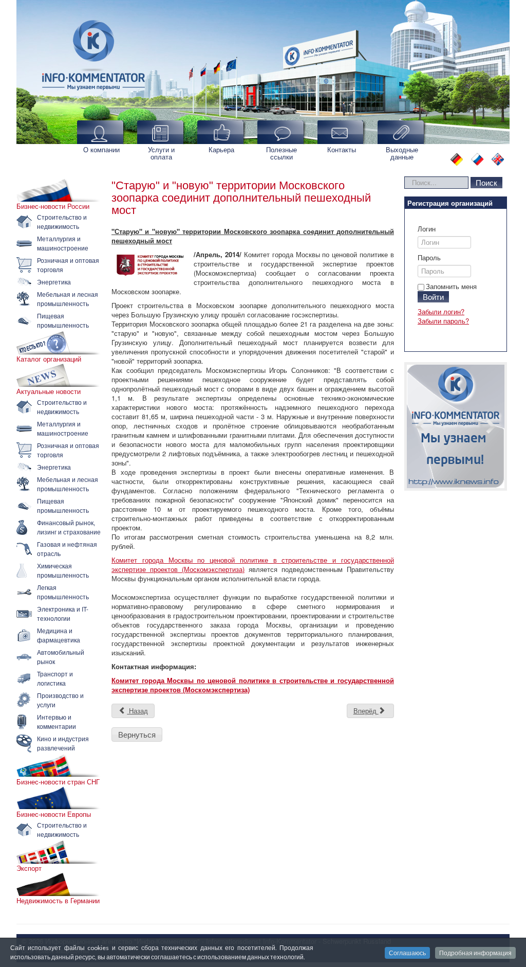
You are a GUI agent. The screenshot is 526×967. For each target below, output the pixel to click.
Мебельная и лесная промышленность (67, 299)
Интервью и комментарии (56, 721)
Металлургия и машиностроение (62, 243)
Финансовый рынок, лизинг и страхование (69, 527)
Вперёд (366, 710)
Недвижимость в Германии (58, 900)
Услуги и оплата (161, 153)
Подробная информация (475, 953)
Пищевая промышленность (63, 320)
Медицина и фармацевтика (58, 635)
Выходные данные (402, 153)
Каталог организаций (48, 359)
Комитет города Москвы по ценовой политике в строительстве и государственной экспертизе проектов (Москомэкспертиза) (252, 564)
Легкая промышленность (63, 592)
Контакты (341, 149)
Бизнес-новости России (52, 206)
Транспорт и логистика (55, 678)
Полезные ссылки (281, 153)
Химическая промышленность (63, 570)
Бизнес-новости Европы (53, 814)
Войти (433, 296)
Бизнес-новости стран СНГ (58, 781)
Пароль (429, 257)
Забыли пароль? (443, 321)
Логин (427, 229)
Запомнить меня (451, 286)
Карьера (221, 149)
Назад (137, 710)
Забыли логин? (441, 311)
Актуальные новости (48, 391)
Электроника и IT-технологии (62, 613)
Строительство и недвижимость (62, 221)
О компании (101, 149)
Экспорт (29, 868)
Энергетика (54, 281)
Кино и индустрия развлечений (63, 743)
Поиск (486, 182)
